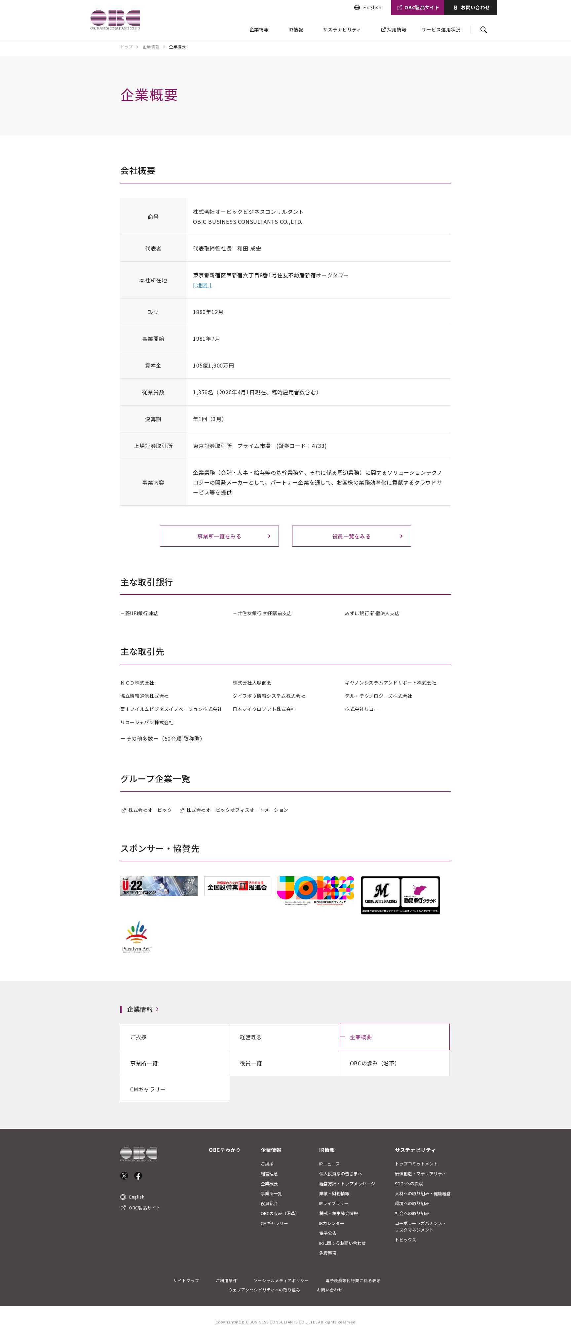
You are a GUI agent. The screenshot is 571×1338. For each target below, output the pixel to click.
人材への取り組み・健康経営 (423, 1193)
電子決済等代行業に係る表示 (353, 1280)
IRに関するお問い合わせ (342, 1243)
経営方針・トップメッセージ (347, 1183)
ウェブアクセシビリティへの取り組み (264, 1289)
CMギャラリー (148, 1089)
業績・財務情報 (334, 1193)
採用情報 (397, 29)
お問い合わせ (475, 7)
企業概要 (361, 1037)
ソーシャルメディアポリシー (281, 1280)
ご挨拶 (138, 1037)
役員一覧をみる (351, 536)
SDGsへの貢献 (409, 1183)
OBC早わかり (225, 1149)
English (372, 7)
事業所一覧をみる (219, 536)
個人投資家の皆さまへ (340, 1173)
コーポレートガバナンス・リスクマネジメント (420, 1226)
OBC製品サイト (421, 7)
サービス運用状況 (441, 29)
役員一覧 (251, 1063)
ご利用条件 (226, 1280)
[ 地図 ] (202, 285)
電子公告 (327, 1233)
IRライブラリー (334, 1203)
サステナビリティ (342, 29)
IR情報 (295, 29)
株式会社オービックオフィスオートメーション (237, 810)
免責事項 (327, 1253)
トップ (126, 46)
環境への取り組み (412, 1203)
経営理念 (251, 1037)
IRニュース (329, 1164)
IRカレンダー (331, 1223)
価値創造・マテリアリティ (420, 1173)
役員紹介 (269, 1203)
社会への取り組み (412, 1213)
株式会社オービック (150, 810)
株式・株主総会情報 (338, 1213)
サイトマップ (186, 1280)
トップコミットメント (416, 1164)
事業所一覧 (144, 1063)
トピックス (405, 1240)
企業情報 (259, 29)
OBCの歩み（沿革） (375, 1063)
